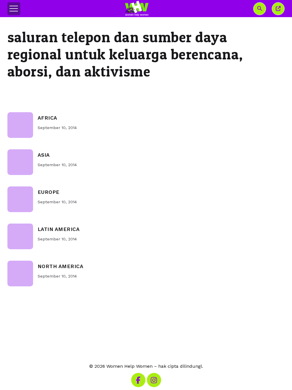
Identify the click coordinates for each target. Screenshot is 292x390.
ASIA (44, 155)
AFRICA (47, 118)
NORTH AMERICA (61, 266)
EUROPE (49, 192)
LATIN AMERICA (59, 229)
